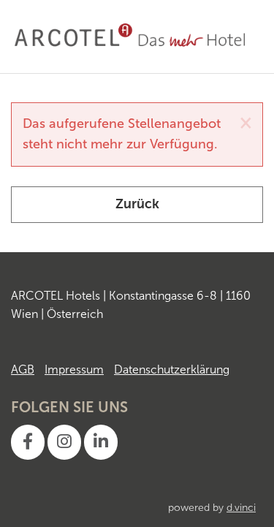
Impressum (74, 369)
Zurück (137, 204)
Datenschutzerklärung (171, 369)
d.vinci (241, 507)
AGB (22, 369)
